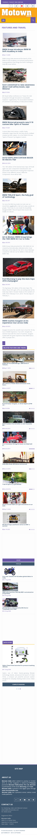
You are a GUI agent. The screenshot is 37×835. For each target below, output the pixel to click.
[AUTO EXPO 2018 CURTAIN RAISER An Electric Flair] (14, 148)
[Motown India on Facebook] (11, 6)
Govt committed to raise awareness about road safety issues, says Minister (18, 87)
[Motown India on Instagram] (27, 6)
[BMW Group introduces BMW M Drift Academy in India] (14, 40)
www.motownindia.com (10, 790)
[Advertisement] (18, 545)
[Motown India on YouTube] (22, 6)
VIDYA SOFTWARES (16, 833)
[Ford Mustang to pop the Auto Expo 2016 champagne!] (18, 267)
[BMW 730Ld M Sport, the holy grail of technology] (14, 185)
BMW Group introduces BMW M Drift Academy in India (16, 50)
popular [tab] (18, 564)
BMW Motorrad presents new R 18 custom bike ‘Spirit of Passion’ (17, 123)
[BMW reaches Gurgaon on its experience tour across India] (18, 309)
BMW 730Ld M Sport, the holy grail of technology (17, 196)
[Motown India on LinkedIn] (33, 6)
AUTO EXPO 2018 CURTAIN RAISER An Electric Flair (17, 159)
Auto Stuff (8, 642)
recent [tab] (18, 560)
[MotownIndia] (18, 13)
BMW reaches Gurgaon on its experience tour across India (15, 322)
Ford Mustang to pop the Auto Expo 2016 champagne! (18, 280)
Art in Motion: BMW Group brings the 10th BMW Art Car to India (17, 238)
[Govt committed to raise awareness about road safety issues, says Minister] (14, 75)
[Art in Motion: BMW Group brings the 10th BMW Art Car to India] (18, 225)
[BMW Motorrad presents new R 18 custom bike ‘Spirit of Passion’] (14, 113)
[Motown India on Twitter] (16, 6)
